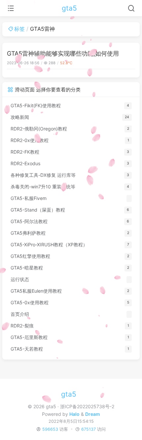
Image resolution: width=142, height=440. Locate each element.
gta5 (69, 8)
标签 (19, 28)
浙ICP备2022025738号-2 (87, 406)
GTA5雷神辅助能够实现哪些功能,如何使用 (63, 53)
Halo (74, 414)
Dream (92, 414)
